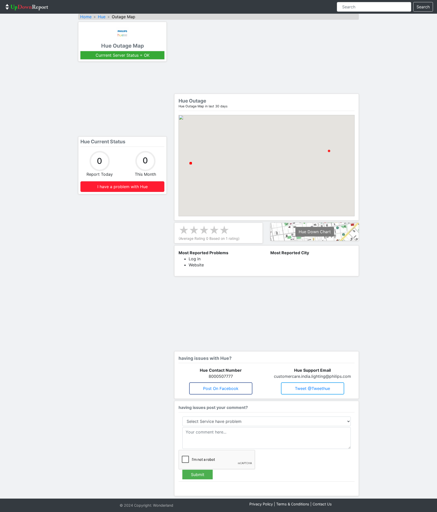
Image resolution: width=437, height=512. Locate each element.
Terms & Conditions (292, 504)
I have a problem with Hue (122, 186)
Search (423, 6)
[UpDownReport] (27, 7)
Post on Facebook (220, 388)
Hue (101, 16)
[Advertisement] (122, 99)
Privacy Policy (261, 504)
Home (86, 16)
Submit (197, 474)
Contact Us (322, 504)
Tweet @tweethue (312, 388)
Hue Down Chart (315, 231)
